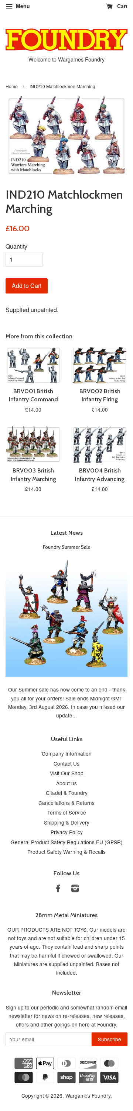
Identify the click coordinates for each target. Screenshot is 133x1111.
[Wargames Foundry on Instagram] (75, 889)
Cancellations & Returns (66, 802)
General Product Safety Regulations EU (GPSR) (67, 842)
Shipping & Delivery (66, 822)
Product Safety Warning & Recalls (66, 851)
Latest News (67, 532)
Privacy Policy (67, 832)
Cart (121, 6)
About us (66, 783)
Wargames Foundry (87, 1095)
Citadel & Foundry (67, 792)
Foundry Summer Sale (67, 547)
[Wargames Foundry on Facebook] (58, 889)
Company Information (67, 753)
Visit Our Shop (66, 773)
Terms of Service (66, 812)
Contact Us (66, 763)
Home (12, 86)
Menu (22, 6)
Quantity (16, 246)
